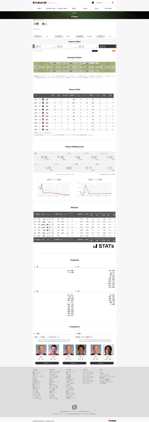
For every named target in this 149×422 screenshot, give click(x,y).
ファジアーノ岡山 (36, 394)
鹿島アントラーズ (36, 372)
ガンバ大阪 (35, 390)
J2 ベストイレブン (87, 379)
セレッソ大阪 (35, 391)
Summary (85, 369)
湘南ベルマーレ (52, 384)
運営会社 (81, 411)
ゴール (78, 95)
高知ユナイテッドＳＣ (70, 393)
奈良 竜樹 (112, 279)
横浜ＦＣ (51, 383)
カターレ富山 (52, 388)
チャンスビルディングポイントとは (65, 174)
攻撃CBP (80, 214)
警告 (104, 95)
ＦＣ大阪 (68, 384)
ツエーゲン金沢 (69, 380)
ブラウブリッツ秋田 (53, 376)
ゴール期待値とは (103, 383)
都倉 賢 (112, 302)
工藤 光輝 (112, 300)
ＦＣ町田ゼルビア (36, 381)
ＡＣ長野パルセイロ (70, 379)
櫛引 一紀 (112, 281)
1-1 (49, 219)
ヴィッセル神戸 (36, 393)
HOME (39, 8)
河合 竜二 (70, 295)
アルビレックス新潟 (53, 387)
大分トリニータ (52, 397)
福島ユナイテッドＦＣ (70, 372)
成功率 (91, 95)
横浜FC (43, 224)
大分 (44, 219)
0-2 (49, 227)
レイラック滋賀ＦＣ (70, 383)
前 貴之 (112, 276)
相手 (43, 214)
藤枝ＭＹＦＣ (52, 391)
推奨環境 (66, 411)
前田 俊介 (112, 296)
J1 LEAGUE (35, 369)
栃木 (44, 233)
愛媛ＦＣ (68, 391)
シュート (84, 95)
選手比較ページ (47, 363)
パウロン (112, 272)
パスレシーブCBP (102, 214)
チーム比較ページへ (54, 340)
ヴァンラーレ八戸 (53, 373)
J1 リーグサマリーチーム (88, 372)
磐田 (44, 236)
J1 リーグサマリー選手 (88, 373)
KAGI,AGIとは (102, 377)
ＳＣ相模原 (68, 376)
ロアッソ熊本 (69, 395)
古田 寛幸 (70, 300)
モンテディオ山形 (53, 377)
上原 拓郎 (112, 287)
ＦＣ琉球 (68, 398)
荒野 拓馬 (70, 310)
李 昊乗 (71, 272)
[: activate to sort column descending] (35, 96)
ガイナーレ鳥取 (69, 387)
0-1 (49, 224)
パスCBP (85, 214)
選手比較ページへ (95, 340)
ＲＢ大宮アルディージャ (54, 381)
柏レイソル (35, 377)
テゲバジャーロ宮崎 (53, 398)
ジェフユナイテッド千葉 (38, 376)
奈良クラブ (68, 386)
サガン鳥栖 (51, 395)
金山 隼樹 (70, 270)
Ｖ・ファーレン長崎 (37, 398)
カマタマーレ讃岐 (70, 390)
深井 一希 (70, 304)
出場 (52, 95)
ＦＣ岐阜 (68, 381)
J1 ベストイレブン (87, 374)
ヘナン (72, 302)
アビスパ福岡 (35, 397)
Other (101, 369)
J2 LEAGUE (51, 369)
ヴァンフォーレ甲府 (53, 386)
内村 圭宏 (112, 298)
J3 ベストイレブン (87, 383)
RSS (114, 50)
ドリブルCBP (97, 214)
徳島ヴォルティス (53, 393)
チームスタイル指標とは (105, 380)
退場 (110, 95)
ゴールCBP (114, 214)
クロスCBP (91, 214)
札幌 (47, 99)
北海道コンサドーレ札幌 (54, 372)
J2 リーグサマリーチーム (88, 376)
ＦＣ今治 (51, 394)
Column (85, 8)
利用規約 (62, 411)
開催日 (38, 214)
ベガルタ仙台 (52, 374)
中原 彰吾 (70, 313)
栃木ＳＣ (68, 373)
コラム (101, 372)
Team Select (108, 8)
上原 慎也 (112, 278)
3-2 (49, 222)
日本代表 (101, 373)
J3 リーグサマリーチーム (88, 380)
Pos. (61, 214)
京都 (44, 230)
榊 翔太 (112, 295)
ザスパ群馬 (68, 374)
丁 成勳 (112, 304)
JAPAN (74, 8)
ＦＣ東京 (34, 379)
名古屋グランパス (36, 387)
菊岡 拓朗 (70, 311)
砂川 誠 (71, 296)
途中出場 (65, 95)
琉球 (47, 116)
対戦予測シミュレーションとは (106, 381)
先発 (59, 95)
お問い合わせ (86, 411)
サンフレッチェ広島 (37, 395)
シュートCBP (108, 214)
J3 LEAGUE (68, 369)
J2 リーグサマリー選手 (88, 377)
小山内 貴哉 (111, 283)
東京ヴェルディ (36, 380)
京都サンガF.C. (36, 388)
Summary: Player (62, 8)
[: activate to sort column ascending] (38, 96)
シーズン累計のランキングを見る (106, 174)
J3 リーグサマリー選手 (88, 381)
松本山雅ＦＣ (69, 377)
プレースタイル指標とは (105, 379)
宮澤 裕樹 (70, 298)
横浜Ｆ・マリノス (36, 384)
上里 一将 (70, 308)
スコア (48, 214)
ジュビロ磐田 (52, 390)
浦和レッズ (35, 374)
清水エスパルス (36, 386)
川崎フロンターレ (36, 383)
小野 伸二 (70, 315)
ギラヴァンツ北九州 (70, 394)
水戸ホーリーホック (37, 373)
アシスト (97, 95)
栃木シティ (51, 380)
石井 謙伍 (70, 306)
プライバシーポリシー (73, 411)
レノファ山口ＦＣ (70, 388)
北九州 (43, 227)
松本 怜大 (112, 285)
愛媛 (44, 222)
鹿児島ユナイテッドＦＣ (71, 397)
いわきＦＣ (51, 379)
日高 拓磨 (112, 270)
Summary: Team (50, 8)
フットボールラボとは (104, 374)
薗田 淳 (112, 274)
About (96, 8)
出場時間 (71, 95)
